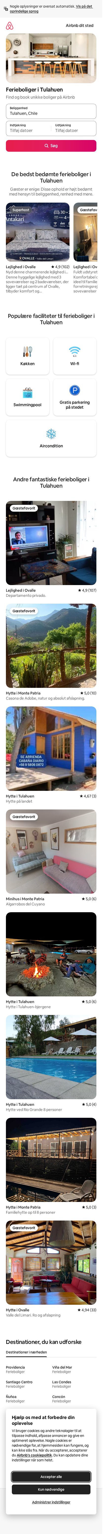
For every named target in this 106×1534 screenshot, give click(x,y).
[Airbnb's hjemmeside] (9, 25)
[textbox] (28, 131)
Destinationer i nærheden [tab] (26, 1352)
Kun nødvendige (51, 1489)
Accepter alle (51, 1477)
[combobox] (51, 113)
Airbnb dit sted (79, 25)
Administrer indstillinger (51, 1502)
